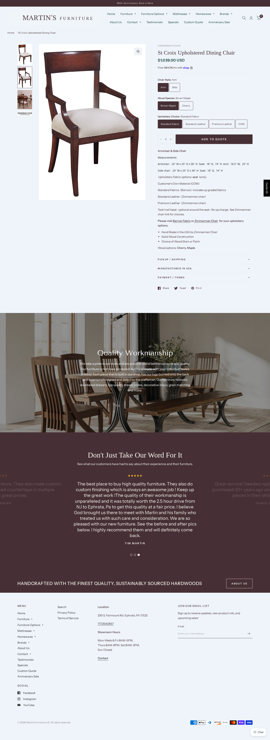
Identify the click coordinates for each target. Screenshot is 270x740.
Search (61, 607)
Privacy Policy (66, 612)
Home (111, 14)
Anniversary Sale (219, 22)
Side (174, 87)
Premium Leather (222, 124)
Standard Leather (196, 124)
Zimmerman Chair (206, 221)
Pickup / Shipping (172, 259)
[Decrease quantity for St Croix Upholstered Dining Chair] (160, 139)
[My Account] (251, 18)
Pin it (198, 288)
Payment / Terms (171, 277)
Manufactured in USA (175, 268)
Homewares (203, 14)
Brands (224, 14)
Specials (173, 22)
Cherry (186, 105)
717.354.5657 (106, 623)
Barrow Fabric (182, 221)
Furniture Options (152, 14)
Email (181, 626)
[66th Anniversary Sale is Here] (135, 3)
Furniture (126, 14)
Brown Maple (168, 105)
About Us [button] (239, 583)
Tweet (182, 288)
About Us (116, 22)
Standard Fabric (170, 124)
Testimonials (154, 22)
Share (166, 288)
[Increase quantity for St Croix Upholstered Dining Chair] (171, 139)
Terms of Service (67, 618)
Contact (132, 22)
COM (241, 124)
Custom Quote (193, 22)
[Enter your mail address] (249, 633)
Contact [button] (103, 658)
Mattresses (180, 14)
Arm (163, 87)
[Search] (244, 18)
